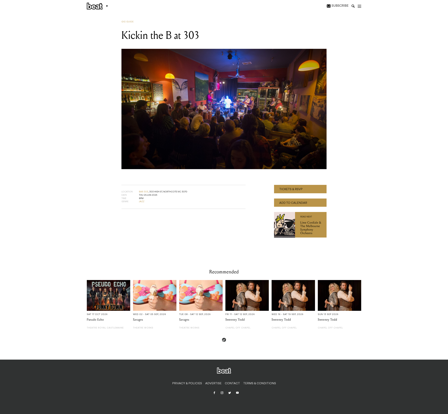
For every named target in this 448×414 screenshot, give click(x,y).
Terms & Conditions (259, 383)
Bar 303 (143, 192)
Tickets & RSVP (291, 189)
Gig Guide (127, 22)
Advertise (213, 383)
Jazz (141, 202)
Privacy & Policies (187, 383)
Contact (232, 383)
